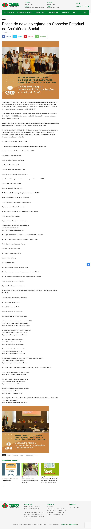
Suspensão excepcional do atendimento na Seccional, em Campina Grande (10, 478)
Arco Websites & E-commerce (70, 524)
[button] (85, 12)
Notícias (4, 19)
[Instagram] (86, 6)
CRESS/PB (15, 455)
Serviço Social (29, 455)
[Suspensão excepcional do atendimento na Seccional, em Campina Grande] (11, 469)
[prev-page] (3, 486)
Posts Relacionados (10, 460)
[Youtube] (88, 6)
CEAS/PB (9, 455)
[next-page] (6, 486)
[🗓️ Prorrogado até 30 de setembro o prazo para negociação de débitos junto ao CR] (30, 469)
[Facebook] (83, 6)
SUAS (36, 455)
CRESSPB (22, 455)
